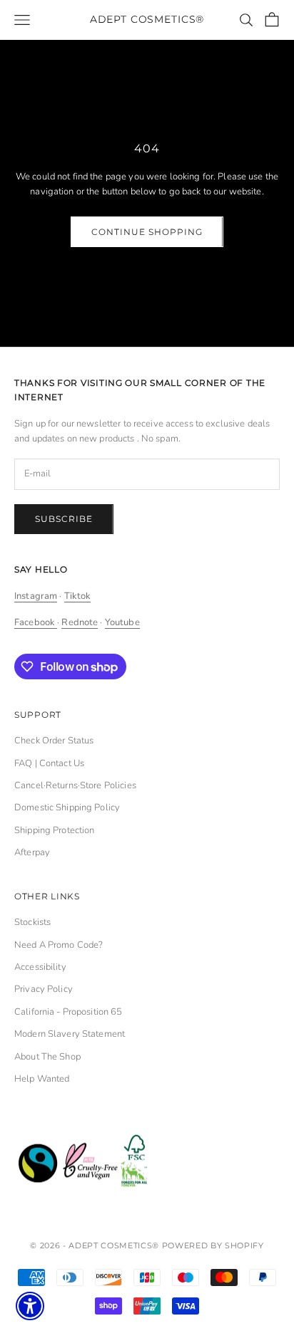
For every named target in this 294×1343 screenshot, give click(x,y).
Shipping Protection (54, 830)
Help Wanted (41, 1078)
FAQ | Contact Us (49, 763)
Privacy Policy (43, 989)
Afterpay (32, 852)
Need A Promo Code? (58, 945)
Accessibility (40, 967)
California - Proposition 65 (68, 1011)
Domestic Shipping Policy (67, 807)
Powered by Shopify (213, 1245)
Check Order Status (53, 740)
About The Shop (47, 1056)
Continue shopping (146, 231)
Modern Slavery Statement (69, 1034)
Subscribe (64, 518)
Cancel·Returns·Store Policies (75, 785)
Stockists (32, 922)
